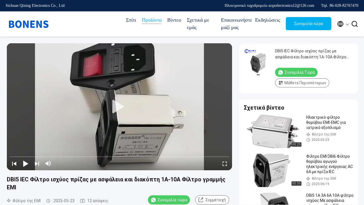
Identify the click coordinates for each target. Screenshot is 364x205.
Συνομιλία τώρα (308, 23)
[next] (37, 163)
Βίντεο (174, 20)
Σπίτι (131, 20)
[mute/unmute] (48, 163)
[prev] (14, 163)
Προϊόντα (152, 20)
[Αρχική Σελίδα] (28, 23)
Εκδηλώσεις (267, 20)
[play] (119, 107)
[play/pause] (25, 163)
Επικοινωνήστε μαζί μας (235, 23)
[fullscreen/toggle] (224, 163)
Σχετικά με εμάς (198, 23)
